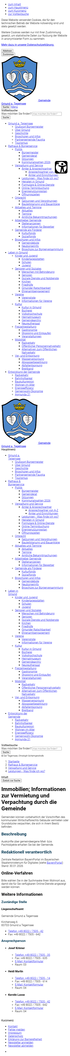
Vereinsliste (29, 297)
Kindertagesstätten (33, 259)
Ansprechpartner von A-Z (43, 172)
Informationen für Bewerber (38, 226)
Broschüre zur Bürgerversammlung (42, 249)
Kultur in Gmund (31, 307)
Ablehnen (7, 51)
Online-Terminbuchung (35, 188)
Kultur (18, 304)
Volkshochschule (32, 313)
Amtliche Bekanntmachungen (39, 217)
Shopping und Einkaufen (36, 333)
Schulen (26, 262)
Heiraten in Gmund (33, 181)
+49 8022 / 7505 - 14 (32, 978)
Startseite (13, 761)
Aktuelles (27, 210)
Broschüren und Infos (27, 136)
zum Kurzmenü (17, 10)
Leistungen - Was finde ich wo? (40, 178)
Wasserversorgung (33, 359)
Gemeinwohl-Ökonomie (29, 391)
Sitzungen (28, 159)
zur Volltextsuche (18, 14)
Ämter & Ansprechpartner (37, 168)
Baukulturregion (24, 381)
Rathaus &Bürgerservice (16, 483)
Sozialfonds (29, 236)
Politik (18, 149)
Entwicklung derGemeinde (17, 715)
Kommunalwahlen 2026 (36, 162)
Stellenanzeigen (31, 223)
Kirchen (26, 281)
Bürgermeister (30, 152)
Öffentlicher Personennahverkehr (41, 346)
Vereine (19, 294)
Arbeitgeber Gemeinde (28, 220)
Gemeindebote (30, 242)
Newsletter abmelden (20, 1045)
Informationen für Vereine (37, 301)
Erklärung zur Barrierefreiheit (25, 1039)
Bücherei (27, 310)
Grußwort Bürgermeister (29, 126)
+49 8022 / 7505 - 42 (25, 931)
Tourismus (21, 142)
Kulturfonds (29, 233)
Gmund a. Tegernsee (20, 123)
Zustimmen (8, 54)
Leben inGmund (13, 592)
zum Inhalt (14, 4)
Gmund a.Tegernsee (14, 457)
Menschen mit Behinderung (38, 272)
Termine (26, 213)
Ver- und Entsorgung (27, 355)
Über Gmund (22, 130)
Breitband (27, 368)
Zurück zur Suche (11, 780)
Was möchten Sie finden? (16, 113)
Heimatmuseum (31, 317)
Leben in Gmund (18, 252)
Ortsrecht (20, 197)
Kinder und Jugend (26, 255)
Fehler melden (16, 1029)
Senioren (27, 275)
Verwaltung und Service (29, 165)
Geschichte (21, 133)
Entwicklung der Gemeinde (24, 372)
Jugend (26, 265)
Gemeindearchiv (31, 320)
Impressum (15, 1032)
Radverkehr (28, 342)
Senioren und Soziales (28, 268)
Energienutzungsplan (34, 191)
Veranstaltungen (31, 336)
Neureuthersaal (31, 323)
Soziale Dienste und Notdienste (40, 278)
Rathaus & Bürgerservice (22, 146)
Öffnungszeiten (31, 194)
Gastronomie (29, 330)
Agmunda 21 (22, 394)
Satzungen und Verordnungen (39, 201)
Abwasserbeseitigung (34, 362)
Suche (6, 117)
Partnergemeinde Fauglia (30, 139)
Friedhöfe (27, 284)
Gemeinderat (29, 155)
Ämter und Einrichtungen (43, 175)
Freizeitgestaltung (25, 326)
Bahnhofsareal (23, 378)
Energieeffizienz (24, 388)
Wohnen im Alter (25, 384)
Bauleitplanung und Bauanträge (41, 204)
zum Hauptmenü (18, 7)
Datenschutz (15, 1036)
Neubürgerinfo (30, 246)
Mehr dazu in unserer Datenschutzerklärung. (27, 44)
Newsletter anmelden (20, 1042)
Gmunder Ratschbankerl (36, 288)
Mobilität (20, 339)
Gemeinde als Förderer (28, 230)
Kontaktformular (29, 961)
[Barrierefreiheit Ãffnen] (61, 167)
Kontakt (13, 1026)
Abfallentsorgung (32, 365)
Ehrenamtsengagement (36, 291)
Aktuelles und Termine (28, 207)
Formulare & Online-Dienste (38, 184)
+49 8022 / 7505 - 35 (32, 955)
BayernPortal (54, 862)
